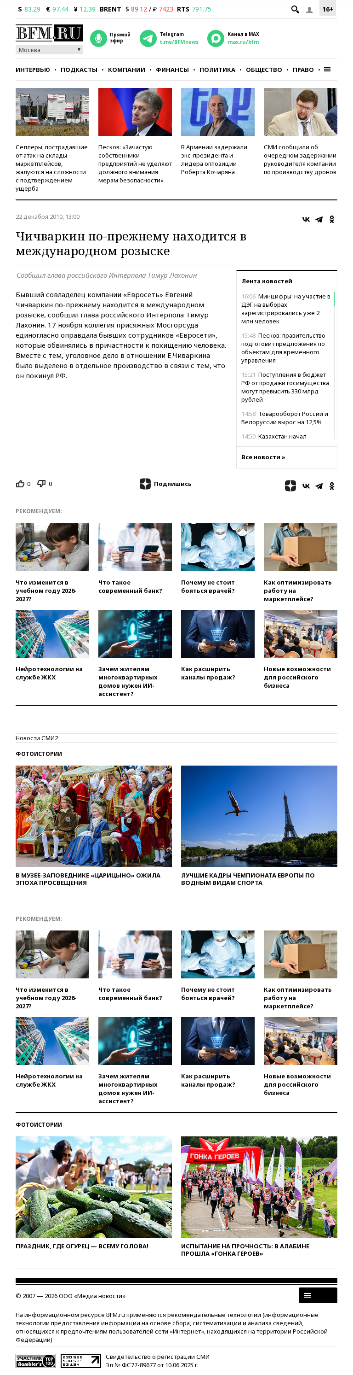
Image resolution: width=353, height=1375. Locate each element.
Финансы (172, 69)
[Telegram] (319, 219)
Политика (217, 69)
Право (303, 69)
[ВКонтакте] (306, 219)
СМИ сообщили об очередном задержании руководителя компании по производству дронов (300, 159)
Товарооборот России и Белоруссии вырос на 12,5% (284, 418)
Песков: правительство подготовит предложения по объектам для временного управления (283, 347)
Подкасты (79, 69)
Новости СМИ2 (37, 738)
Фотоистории (39, 754)
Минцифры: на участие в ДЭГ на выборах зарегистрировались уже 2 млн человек (285, 308)
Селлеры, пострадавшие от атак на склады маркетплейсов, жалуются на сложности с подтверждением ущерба (52, 168)
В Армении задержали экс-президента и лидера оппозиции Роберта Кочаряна (214, 159)
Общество (264, 69)
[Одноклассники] (331, 219)
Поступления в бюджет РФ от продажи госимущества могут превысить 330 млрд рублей (285, 387)
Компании (126, 69)
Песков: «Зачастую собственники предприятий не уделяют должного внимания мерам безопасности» (135, 163)
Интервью (33, 69)
